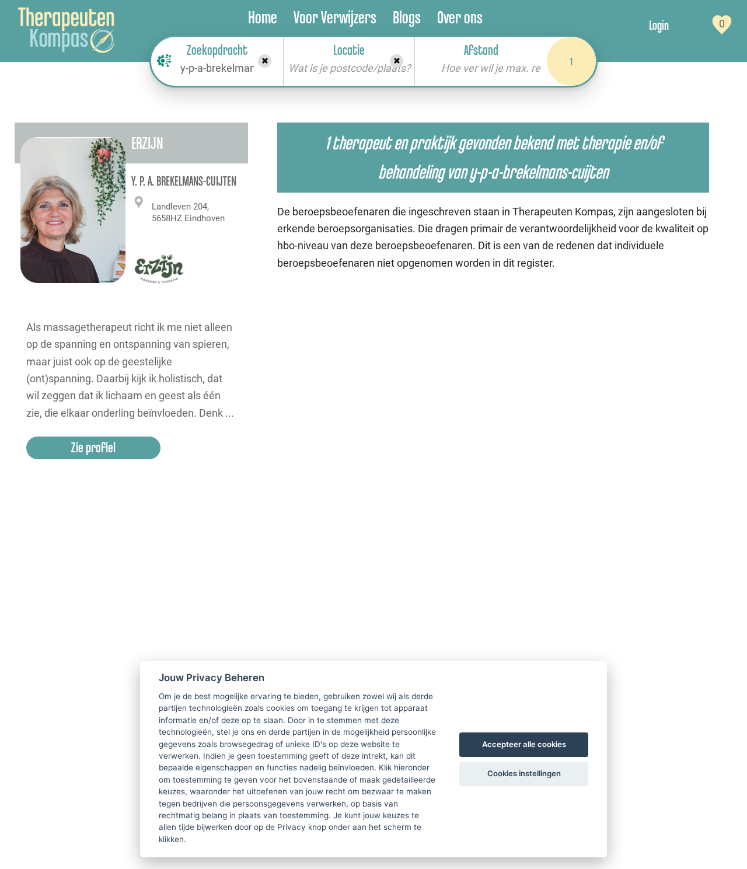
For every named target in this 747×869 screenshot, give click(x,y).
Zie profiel (93, 447)
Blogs (407, 17)
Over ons (460, 17)
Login (659, 25)
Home (262, 17)
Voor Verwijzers (335, 17)
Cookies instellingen (524, 773)
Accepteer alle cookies (524, 744)
